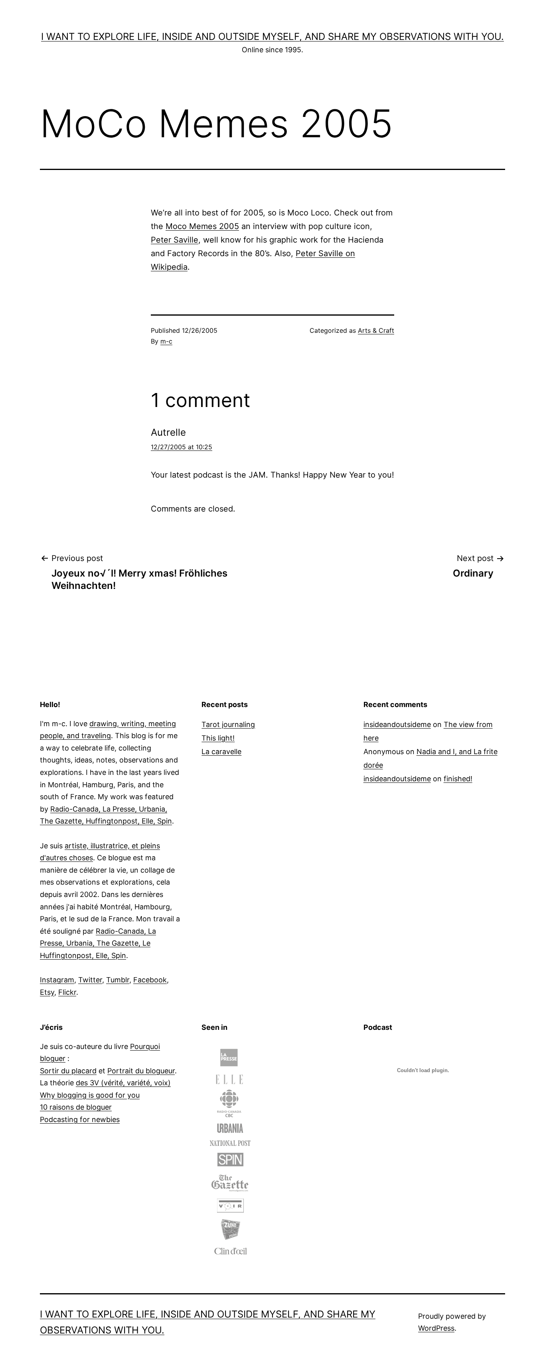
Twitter (90, 980)
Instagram (57, 980)
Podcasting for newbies (80, 1119)
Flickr (67, 992)
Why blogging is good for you (90, 1095)
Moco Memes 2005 (202, 226)
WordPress (436, 1328)
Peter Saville (174, 240)
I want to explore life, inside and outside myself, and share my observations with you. (272, 36)
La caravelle (221, 751)
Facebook (150, 980)
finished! (458, 778)
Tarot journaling (228, 724)
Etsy (47, 992)
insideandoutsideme (397, 724)
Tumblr (117, 980)
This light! (218, 738)
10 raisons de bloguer (76, 1107)
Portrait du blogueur (141, 1071)
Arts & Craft (376, 330)
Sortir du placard (68, 1071)
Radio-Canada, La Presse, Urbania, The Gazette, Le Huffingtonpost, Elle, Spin (98, 943)
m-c (166, 341)
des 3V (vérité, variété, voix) (123, 1083)
